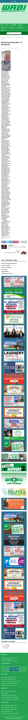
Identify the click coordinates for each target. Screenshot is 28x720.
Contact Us (10, 659)
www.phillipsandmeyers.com (6, 238)
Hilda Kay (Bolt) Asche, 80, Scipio (8, 695)
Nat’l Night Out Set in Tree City (8, 685)
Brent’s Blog (4, 269)
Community (3, 27)
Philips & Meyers (15, 48)
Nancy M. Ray (4, 693)
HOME (2, 25)
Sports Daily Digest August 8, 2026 (9, 677)
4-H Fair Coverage (5, 265)
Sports (19, 25)
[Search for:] (14, 33)
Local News (6, 644)
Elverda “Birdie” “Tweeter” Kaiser (8, 691)
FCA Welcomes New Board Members (9, 683)
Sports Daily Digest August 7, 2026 (9, 707)
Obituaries (13, 25)
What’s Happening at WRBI (9, 260)
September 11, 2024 (6, 48)
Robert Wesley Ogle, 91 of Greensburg (9, 697)
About (2, 30)
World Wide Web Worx (17, 718)
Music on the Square (6, 267)
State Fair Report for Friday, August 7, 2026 (10, 681)
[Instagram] (15, 1)
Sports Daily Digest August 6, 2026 (9, 709)
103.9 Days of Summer (6, 273)
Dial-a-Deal (12, 27)
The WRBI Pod (20, 27)
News (7, 25)
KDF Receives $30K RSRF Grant (8, 679)
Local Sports (7, 646)
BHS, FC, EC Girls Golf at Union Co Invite (10, 713)
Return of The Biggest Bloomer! (9, 263)
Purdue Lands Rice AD (6, 711)
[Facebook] (12, 1)
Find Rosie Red (4, 271)
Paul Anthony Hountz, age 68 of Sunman (10, 699)
